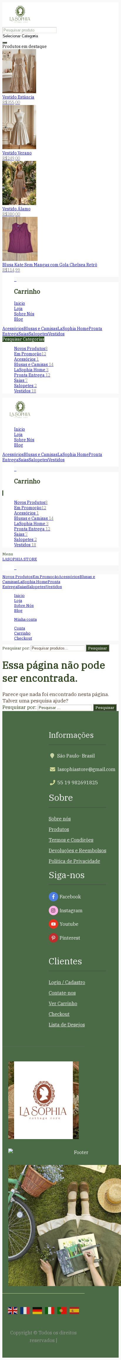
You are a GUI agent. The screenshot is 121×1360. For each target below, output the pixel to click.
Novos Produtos (31, 348)
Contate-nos (62, 993)
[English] (12, 1310)
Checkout (59, 1014)
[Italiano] (49, 1310)
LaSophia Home (31, 369)
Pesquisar (97, 648)
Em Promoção (30, 354)
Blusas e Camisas (33, 364)
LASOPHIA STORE (19, 559)
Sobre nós (60, 819)
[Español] (74, 1310)
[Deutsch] (37, 1310)
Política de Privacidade (74, 861)
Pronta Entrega (32, 375)
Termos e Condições (71, 840)
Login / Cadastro (67, 982)
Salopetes (25, 385)
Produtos (59, 829)
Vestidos (25, 391)
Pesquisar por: (16, 648)
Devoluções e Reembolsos (77, 850)
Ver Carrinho (63, 1003)
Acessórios (26, 359)
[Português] (62, 1310)
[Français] (25, 1310)
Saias (21, 380)
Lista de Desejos (67, 1025)
